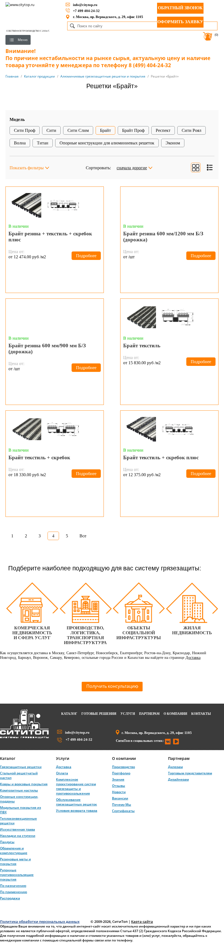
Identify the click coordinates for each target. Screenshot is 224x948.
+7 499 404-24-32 (86, 11)
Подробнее (86, 255)
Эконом (173, 143)
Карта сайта (142, 921)
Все (82, 536)
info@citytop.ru (85, 5)
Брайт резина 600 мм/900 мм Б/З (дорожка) (47, 348)
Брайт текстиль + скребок (39, 457)
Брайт (105, 130)
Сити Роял (191, 130)
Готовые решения (98, 714)
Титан (42, 143)
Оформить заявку (180, 21)
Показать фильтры (27, 167)
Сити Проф (24, 130)
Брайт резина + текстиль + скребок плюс (50, 236)
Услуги (127, 714)
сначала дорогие (132, 167)
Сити (51, 130)
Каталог (69, 714)
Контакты (201, 714)
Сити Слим (78, 130)
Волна (20, 143)
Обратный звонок (180, 7)
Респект (163, 130)
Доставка (193, 657)
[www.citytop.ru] (24, 737)
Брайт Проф (133, 130)
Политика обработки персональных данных (39, 921)
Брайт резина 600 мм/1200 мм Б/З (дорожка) (163, 236)
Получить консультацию (112, 686)
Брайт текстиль (141, 345)
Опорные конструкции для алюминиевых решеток (107, 143)
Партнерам (149, 714)
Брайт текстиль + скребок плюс (161, 457)
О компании (175, 714)
